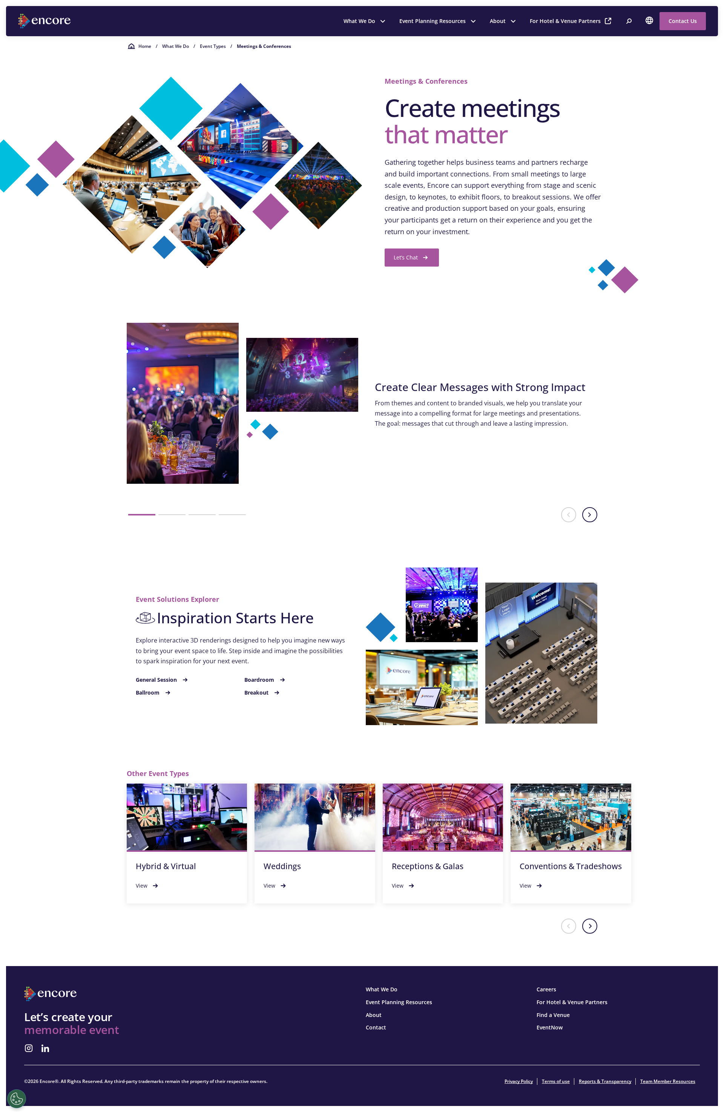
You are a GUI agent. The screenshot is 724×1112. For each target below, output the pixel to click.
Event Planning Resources (432, 21)
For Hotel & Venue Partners (565, 21)
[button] (141, 514)
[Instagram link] (28, 1048)
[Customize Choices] (16, 1098)
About (498, 21)
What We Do (359, 21)
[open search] (629, 21)
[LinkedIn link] (45, 1048)
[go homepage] (45, 21)
